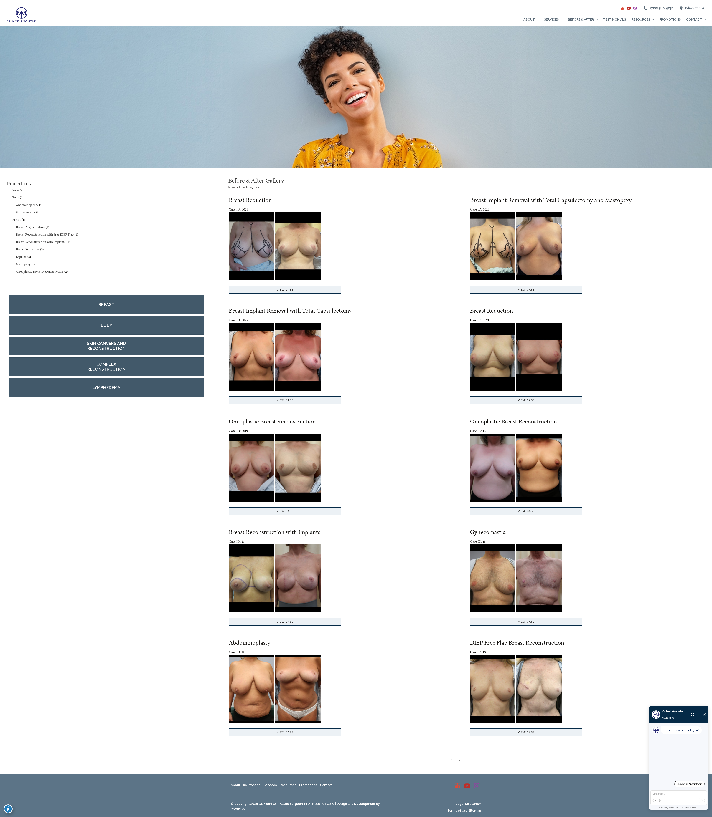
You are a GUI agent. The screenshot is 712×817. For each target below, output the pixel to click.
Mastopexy (23, 264)
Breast (16, 220)
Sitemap (474, 810)
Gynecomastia (25, 212)
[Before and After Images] (275, 279)
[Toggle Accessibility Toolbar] (8, 808)
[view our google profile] (622, 8)
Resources (288, 785)
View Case (285, 289)
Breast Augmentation (30, 227)
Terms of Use (457, 810)
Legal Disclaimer (468, 804)
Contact (326, 785)
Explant (21, 257)
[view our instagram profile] (635, 8)
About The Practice (246, 785)
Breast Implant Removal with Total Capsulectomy (290, 311)
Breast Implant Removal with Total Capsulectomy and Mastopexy (551, 200)
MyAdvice (238, 809)
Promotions (308, 785)
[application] (536, 19)
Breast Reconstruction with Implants (41, 242)
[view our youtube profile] (629, 8)
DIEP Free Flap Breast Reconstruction (517, 643)
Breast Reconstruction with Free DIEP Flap (45, 235)
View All (18, 190)
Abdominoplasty (27, 205)
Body (15, 198)
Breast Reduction (27, 249)
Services (270, 785)
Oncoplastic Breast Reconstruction (39, 272)
